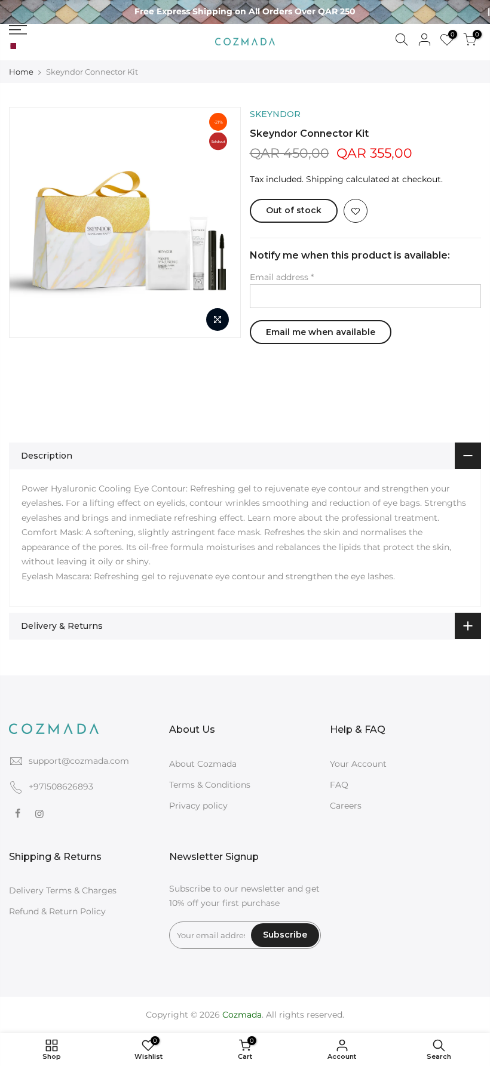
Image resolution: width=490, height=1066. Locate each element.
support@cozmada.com (79, 760)
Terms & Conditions (209, 784)
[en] (22, 47)
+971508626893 (61, 786)
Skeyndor (275, 114)
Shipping (325, 179)
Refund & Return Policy (57, 911)
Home (21, 71)
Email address (282, 277)
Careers (346, 805)
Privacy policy (198, 805)
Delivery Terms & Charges (63, 890)
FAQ (339, 784)
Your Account (358, 763)
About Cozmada (203, 763)
